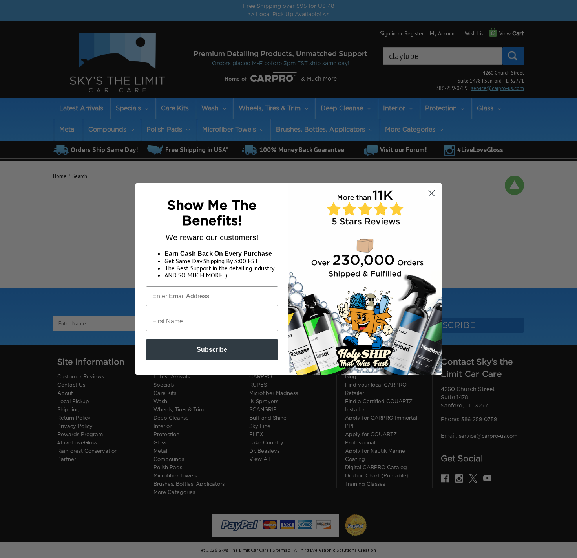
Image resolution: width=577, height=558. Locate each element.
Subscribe (212, 349)
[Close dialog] (431, 193)
